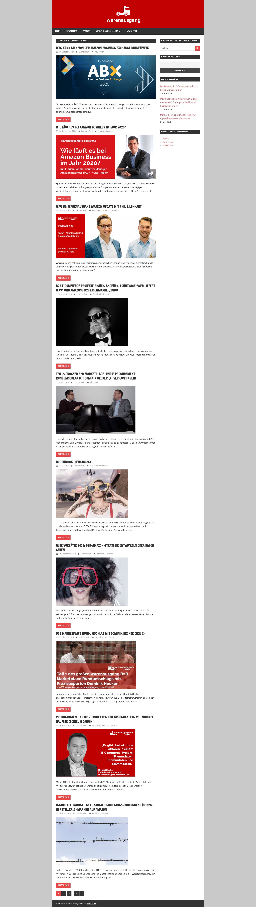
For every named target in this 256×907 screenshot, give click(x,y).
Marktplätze (110, 637)
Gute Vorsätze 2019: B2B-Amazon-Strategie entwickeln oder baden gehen (105, 547)
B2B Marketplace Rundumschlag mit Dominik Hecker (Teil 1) (100, 633)
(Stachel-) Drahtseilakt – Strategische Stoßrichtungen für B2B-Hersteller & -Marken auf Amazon (104, 807)
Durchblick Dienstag (102, 294)
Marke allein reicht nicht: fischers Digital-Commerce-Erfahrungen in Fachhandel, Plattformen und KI (179, 102)
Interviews (99, 637)
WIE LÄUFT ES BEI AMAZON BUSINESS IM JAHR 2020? (91, 127)
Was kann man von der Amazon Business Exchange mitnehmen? (102, 48)
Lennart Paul (84, 52)
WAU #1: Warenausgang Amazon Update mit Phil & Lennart (98, 206)
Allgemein (99, 52)
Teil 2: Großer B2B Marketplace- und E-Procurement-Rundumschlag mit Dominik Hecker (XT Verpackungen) (96, 376)
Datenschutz (168, 145)
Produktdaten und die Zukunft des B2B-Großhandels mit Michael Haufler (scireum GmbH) (104, 719)
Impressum (168, 142)
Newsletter (71, 31)
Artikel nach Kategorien (107, 31)
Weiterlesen (63, 119)
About (57, 31)
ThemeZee (91, 903)
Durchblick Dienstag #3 (73, 462)
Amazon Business (105, 131)
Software (114, 725)
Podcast (86, 31)
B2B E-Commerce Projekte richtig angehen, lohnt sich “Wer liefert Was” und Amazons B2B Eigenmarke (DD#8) (105, 288)
